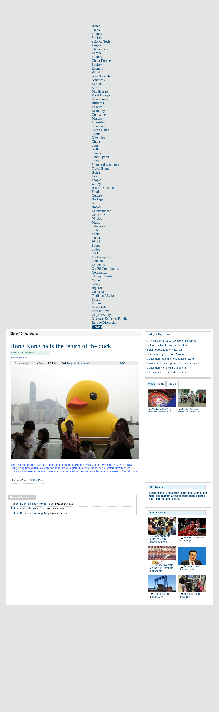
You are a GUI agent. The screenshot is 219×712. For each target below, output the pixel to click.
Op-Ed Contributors (105, 268)
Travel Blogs (100, 168)
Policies (97, 107)
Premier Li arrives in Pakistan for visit (168, 372)
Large (70, 363)
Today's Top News (158, 334)
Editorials (98, 265)
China (96, 30)
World (96, 72)
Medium (78, 363)
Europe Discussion (104, 322)
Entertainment (101, 211)
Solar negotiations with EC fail (164, 349)
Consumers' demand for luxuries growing (171, 358)
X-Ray (96, 184)
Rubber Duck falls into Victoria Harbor (33, 503)
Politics (97, 34)
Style (95, 230)
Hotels (96, 172)
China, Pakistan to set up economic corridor (172, 340)
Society (97, 37)
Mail (54, 363)
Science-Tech (101, 41)
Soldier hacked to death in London (167, 345)
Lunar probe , (157, 492)
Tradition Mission (103, 295)
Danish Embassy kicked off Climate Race (190, 410)
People (96, 45)
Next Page (38, 480)
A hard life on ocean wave (159, 595)
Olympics (98, 137)
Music (96, 222)
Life (94, 176)
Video (96, 280)
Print (41, 363)
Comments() (21, 363)
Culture (97, 195)
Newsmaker (100, 99)
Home (96, 26)
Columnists (99, 272)
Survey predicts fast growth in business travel (173, 363)
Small (86, 363)
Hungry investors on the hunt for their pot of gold (161, 568)
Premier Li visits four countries (191, 568)
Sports (96, 134)
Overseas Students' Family (109, 318)
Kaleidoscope (101, 95)
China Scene (100, 49)
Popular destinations (105, 164)
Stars (95, 145)
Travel (96, 161)
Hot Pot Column (103, 188)
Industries (98, 122)
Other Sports (100, 157)
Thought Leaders (103, 276)
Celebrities (99, 215)
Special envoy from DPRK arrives (166, 354)
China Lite (99, 292)
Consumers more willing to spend (166, 367)
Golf (95, 149)
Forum (96, 303)
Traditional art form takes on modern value (160, 410)
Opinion (97, 126)
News (96, 284)
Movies (97, 218)
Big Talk (98, 288)
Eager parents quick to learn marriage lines (160, 539)
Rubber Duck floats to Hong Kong (30, 513)
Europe (97, 53)
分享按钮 (122, 363)
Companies (99, 114)
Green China (100, 130)
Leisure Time (101, 311)
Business (98, 103)
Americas (98, 80)
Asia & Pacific (101, 76)
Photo (96, 234)
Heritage (97, 199)
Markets (97, 118)
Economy (98, 68)
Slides (96, 249)
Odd (95, 253)
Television (99, 226)
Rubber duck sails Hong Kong (28, 508)
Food (95, 191)
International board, (168, 498)
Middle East (100, 91)
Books (96, 207)
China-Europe (101, 60)
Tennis (96, 153)
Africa (96, 87)
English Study (101, 315)
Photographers (101, 257)
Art (94, 203)
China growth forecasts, (180, 492)
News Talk (99, 307)
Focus (96, 299)
